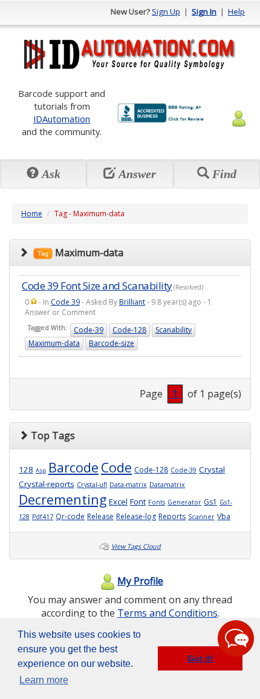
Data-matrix (128, 484)
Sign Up (166, 11)
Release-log (136, 516)
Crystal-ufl (92, 484)
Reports (172, 516)
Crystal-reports (46, 484)
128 (26, 469)
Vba (223, 516)
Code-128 (129, 330)
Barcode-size (111, 343)
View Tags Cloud (136, 546)
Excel (118, 501)
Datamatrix (167, 484)
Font (138, 501)
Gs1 (210, 502)
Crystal (212, 469)
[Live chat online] (236, 638)
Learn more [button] (43, 680)
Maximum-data (54, 343)
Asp (41, 470)
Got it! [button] (200, 658)
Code (116, 467)
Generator (184, 502)
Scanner (201, 516)
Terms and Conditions (167, 613)
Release (100, 516)
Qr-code (70, 516)
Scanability (173, 330)
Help (236, 11)
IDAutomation (61, 119)
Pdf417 (42, 516)
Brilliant (132, 302)
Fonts (156, 502)
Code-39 (88, 330)
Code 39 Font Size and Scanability (97, 286)
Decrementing (62, 499)
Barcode (73, 467)
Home (31, 213)
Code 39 (65, 302)
